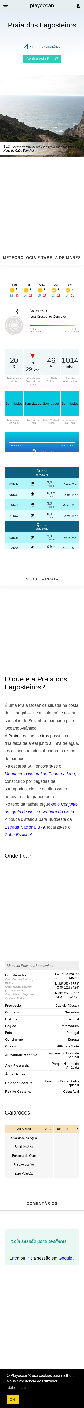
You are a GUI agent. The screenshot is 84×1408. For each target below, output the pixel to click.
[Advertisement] (42, 195)
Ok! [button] (12, 1399)
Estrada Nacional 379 (25, 827)
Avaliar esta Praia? (42, 59)
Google (65, 1258)
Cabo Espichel (18, 834)
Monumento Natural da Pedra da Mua (40, 774)
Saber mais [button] (16, 1387)
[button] (6, 6)
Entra (14, 1258)
